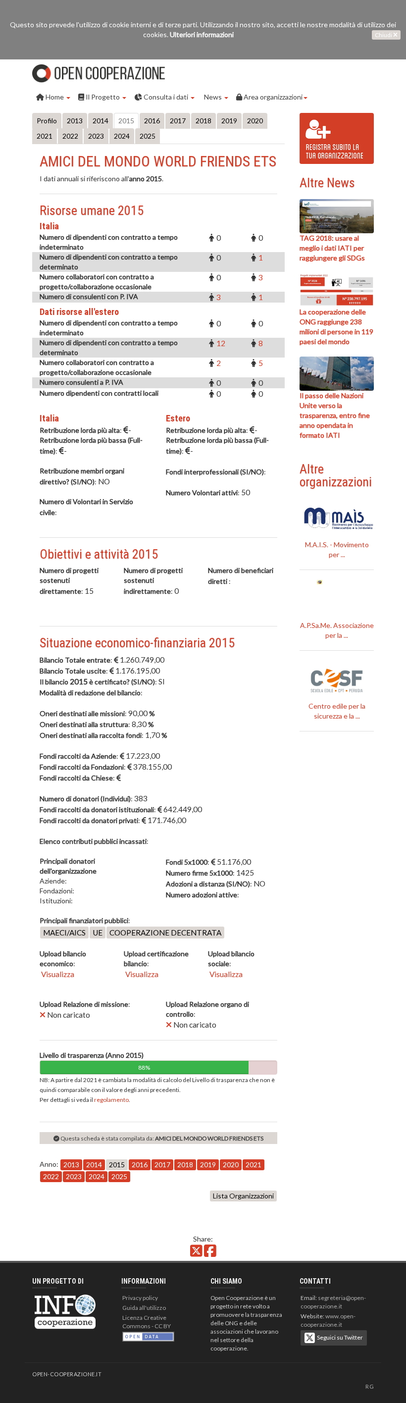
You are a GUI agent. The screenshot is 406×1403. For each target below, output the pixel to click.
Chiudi (384, 35)
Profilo (47, 120)
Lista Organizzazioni (243, 1196)
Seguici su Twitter (339, 1337)
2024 (122, 136)
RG (369, 1386)
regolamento (111, 1099)
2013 (75, 120)
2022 (70, 136)
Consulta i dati (166, 97)
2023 (96, 136)
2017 (178, 120)
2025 (147, 136)
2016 (152, 120)
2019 (229, 120)
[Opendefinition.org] (148, 1336)
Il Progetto (102, 97)
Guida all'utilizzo (144, 1307)
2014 (100, 120)
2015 (126, 120)
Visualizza (57, 974)
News (213, 97)
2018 (203, 120)
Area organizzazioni (272, 97)
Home (54, 97)
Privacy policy (140, 1297)
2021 (44, 136)
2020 (255, 120)
